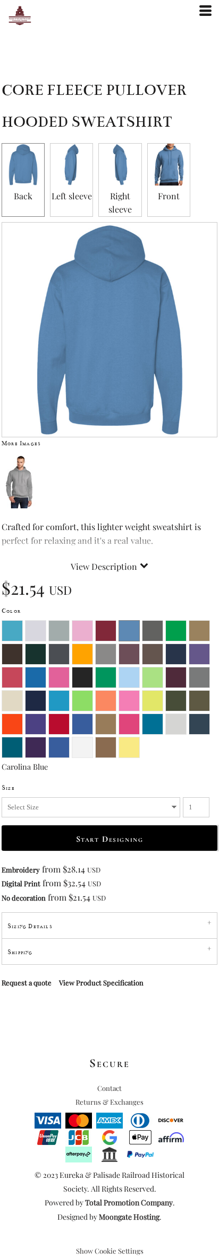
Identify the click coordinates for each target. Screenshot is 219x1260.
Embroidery (21, 869)
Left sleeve (72, 195)
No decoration (24, 897)
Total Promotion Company (129, 1202)
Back (23, 195)
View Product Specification (101, 982)
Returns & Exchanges (109, 1101)
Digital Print (21, 883)
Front (169, 195)
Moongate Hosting (129, 1217)
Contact (109, 1087)
